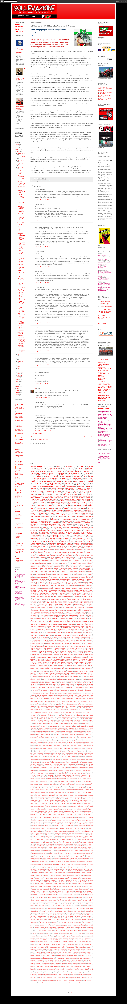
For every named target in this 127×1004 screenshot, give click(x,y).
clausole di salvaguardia (39, 731)
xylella (77, 648)
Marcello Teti (90, 607)
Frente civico (45, 627)
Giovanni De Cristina (77, 809)
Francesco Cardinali (65, 803)
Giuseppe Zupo (33, 814)
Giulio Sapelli (90, 627)
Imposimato (78, 819)
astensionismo (52, 499)
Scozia (57, 720)
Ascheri (57, 765)
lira (31, 576)
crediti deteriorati (39, 673)
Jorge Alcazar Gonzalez (83, 826)
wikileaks (55, 618)
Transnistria (76, 725)
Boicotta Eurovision (87, 770)
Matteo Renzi (78, 475)
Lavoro (54, 516)
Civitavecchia (44, 781)
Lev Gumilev (90, 834)
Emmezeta (33, 496)
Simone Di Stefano (52, 721)
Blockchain (52, 688)
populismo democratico (68, 601)
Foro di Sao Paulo (62, 801)
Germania (90, 481)
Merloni (77, 856)
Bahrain (67, 687)
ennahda (37, 734)
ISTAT (31, 662)
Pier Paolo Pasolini (87, 878)
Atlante (57, 687)
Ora (81, 560)
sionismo (74, 494)
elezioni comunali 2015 (66, 732)
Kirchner (57, 607)
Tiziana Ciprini (85, 723)
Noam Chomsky (64, 867)
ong (39, 740)
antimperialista (90, 728)
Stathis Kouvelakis (87, 610)
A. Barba (84, 751)
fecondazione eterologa (72, 734)
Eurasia (60, 657)
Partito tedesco (85, 609)
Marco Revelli (81, 709)
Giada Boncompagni (82, 701)
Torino (49, 725)
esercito (43, 734)
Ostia (64, 714)
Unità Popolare (55, 521)
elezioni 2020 (64, 674)
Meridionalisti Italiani (64, 856)
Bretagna (65, 772)
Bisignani (55, 770)
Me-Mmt (49, 583)
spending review (61, 646)
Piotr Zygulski (80, 881)
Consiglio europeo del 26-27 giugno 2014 (64, 783)
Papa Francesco (81, 552)
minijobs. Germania (62, 677)
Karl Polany (70, 629)
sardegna (32, 577)
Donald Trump (40, 511)
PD (84, 476)
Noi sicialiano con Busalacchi (85, 867)
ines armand (47, 676)
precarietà (46, 645)
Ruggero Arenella (50, 670)
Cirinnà (37, 781)
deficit (41, 568)
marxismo (77, 476)
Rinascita (32, 670)
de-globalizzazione (64, 554)
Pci (69, 634)
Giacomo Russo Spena (71, 701)
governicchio (73, 736)
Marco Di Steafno (79, 845)
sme (82, 681)
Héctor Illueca (52, 704)
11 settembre (42, 684)
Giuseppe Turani (87, 812)
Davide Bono (39, 787)
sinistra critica (57, 745)
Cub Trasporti (38, 580)
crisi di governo (34, 524)
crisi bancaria (45, 640)
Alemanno (74, 756)
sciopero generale (59, 681)
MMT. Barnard (77, 582)
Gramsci (62, 660)
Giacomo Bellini (65, 808)
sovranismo (47, 493)
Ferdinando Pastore (44, 605)
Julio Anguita (45, 572)
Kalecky (89, 828)
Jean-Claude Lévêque (59, 825)
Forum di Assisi (33, 803)
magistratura (45, 588)
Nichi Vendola (79, 497)
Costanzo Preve (54, 529)
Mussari (83, 712)
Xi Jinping (77, 637)
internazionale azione (63, 676)
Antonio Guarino (65, 762)
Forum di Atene (80, 532)
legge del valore (65, 643)
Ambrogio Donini (34, 759)
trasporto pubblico (53, 590)
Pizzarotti (91, 881)
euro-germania (45, 532)
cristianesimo (53, 640)
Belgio (66, 768)
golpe (89, 561)
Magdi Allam (40, 663)
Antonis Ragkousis (83, 762)
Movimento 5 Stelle (61, 515)
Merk (72, 856)
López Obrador (46, 842)
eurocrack (82, 587)
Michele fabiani (38, 712)
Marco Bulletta (68, 663)
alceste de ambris (38, 638)
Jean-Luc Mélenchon (35, 560)
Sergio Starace (57, 635)
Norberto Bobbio (41, 869)
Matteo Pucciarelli (63, 852)
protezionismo (73, 645)
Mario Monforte (35, 609)
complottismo (87, 530)
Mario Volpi (84, 663)
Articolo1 (41, 765)
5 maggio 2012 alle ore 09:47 (42, 323)
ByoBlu (51, 773)
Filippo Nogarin (74, 800)
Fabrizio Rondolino (51, 798)
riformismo (55, 743)
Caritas (44, 776)
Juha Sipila (76, 828)
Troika (32, 499)
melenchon (66, 524)
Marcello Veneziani (34, 845)
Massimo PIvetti (84, 710)
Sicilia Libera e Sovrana (66, 526)
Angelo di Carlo (54, 761)
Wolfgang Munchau (81, 612)
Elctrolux (89, 790)
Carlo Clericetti (90, 688)
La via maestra (48, 833)
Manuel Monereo (40, 844)
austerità (67, 483)
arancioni (68, 638)
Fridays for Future (35, 541)
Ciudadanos (88, 652)
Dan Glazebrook (65, 786)
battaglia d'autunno (62, 729)
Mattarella (74, 572)
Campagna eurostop (48, 565)
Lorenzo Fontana (49, 839)
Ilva (74, 552)
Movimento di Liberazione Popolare (38, 864)
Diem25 (64, 693)
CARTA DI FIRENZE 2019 (73, 773)
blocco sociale (72, 729)
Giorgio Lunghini (74, 659)
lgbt (63, 737)
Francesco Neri (39, 659)
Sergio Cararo (85, 720)
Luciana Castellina (39, 841)
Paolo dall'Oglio (39, 875)
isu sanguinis (41, 737)
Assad (31, 604)
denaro (32, 732)
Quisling (91, 883)
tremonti (49, 618)
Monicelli (73, 861)
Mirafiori (79, 572)
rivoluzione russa (62, 743)
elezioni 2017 (33, 641)
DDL (36, 786)
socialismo (56, 494)
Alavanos (34, 649)
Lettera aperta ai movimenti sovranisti (78, 834)
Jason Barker (83, 823)
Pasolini (32, 877)
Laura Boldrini (40, 630)
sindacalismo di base (68, 555)
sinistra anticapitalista (47, 745)
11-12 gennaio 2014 (66, 748)
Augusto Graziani (89, 765)
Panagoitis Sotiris (34, 873)
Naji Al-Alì (86, 864)
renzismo (88, 497)
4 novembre (90, 750)
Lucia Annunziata (85, 839)
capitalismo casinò (57, 488)
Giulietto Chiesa (43, 549)
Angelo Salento (78, 685)
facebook (79, 561)
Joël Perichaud (50, 607)
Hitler (46, 704)
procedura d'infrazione (72, 616)
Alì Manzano (88, 757)
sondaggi (42, 682)
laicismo (48, 616)
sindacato (70, 485)
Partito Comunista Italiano (55, 875)
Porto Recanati (40, 883)
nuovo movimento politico (66, 576)
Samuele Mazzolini (44, 585)
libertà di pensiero (82, 737)
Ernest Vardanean (52, 657)
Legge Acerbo (41, 834)
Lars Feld (71, 833)
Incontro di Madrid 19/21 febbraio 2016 (71, 704)
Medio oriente (85, 483)
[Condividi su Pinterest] (45, 179)
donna (46, 615)
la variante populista (86, 599)
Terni (51, 561)
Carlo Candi (50, 776)
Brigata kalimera (72, 772)
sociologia (43, 569)
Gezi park (58, 808)
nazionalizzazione (59, 510)
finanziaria (70, 546)
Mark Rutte (77, 848)
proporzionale (69, 742)
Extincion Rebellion (72, 696)
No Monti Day (44, 609)
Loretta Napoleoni (48, 709)
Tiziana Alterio (77, 723)
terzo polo (89, 646)
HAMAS (86, 605)
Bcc (52, 768)
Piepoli (67, 878)
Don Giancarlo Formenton (83, 693)
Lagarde (58, 833)
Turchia (88, 541)
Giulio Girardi (33, 812)
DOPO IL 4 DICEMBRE (86, 569)
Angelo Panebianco (72, 602)
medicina (75, 568)
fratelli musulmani (74, 615)
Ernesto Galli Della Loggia (78, 626)
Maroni (83, 848)
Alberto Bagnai (38, 483)
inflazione (89, 574)
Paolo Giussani (82, 873)
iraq (42, 524)
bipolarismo (75, 566)
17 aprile (82, 748)
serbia (86, 743)
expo (54, 734)
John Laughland (59, 826)
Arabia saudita (88, 649)
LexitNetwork (34, 836)
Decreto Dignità (58, 604)
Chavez (32, 544)
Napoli (55, 667)
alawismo (76, 728)
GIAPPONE (65, 627)
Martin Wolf (40, 850)
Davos (53, 787)
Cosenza (78, 784)
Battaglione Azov (41, 768)
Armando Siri (51, 687)
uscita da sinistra (69, 746)
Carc (84, 688)
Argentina (89, 563)
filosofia (47, 476)
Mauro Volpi (81, 855)
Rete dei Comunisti (44, 610)
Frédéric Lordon (54, 593)
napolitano (48, 510)
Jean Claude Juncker (36, 825)
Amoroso (73, 759)
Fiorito (90, 800)
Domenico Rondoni (89, 789)
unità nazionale (42, 579)
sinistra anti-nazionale (68, 486)
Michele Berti (56, 583)
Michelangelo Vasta (83, 858)
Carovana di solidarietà (76, 621)
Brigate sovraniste (42, 621)
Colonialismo (56, 692)
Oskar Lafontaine (72, 583)
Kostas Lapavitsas (73, 707)
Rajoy (41, 635)
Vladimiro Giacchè (66, 522)
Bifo (37, 770)
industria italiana (87, 736)
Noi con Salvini (47, 594)
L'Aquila (72, 831)
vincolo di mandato (79, 746)
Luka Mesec (38, 842)
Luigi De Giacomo (72, 841)
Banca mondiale (64, 767)
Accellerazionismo (56, 753)
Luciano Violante (48, 841)
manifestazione (51, 538)
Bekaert (56, 768)
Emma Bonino (78, 792)
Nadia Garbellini (33, 714)
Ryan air (79, 718)
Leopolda (66, 834)
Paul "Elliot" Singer (65, 877)
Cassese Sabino (51, 778)
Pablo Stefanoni (62, 872)
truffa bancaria (55, 648)
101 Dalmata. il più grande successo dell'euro (51, 748)
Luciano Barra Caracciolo (83, 499)
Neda (40, 866)
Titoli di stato (84, 596)
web (37, 684)
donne (89, 640)
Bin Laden (57, 652)
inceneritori (34, 676)
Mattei (48, 852)
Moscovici (56, 712)
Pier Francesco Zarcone (76, 878)
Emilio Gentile (70, 792)
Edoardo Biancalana (42, 695)
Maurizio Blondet (87, 852)
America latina (62, 602)
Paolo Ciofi (65, 873)
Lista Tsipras (88, 662)
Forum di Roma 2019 (52, 558)
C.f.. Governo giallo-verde (60, 773)
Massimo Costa (70, 850)
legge (47, 737)
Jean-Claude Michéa (69, 825)
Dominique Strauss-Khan (37, 790)
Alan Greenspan (43, 754)
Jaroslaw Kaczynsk (74, 823)
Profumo (69, 883)
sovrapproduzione (63, 682)
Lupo (39, 632)
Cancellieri (32, 776)
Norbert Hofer (33, 869)
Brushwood (75, 688)
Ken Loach (64, 707)
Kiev (56, 830)
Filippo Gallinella (44, 698)
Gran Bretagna (62, 571)
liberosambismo (34, 601)
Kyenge (67, 831)
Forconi (69, 565)
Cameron (78, 775)
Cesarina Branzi (72, 690)
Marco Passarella (56, 560)
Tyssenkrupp (33, 637)
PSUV (56, 872)
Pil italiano (89, 583)
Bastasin (34, 768)
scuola (43, 515)
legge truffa (83, 676)
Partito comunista (84, 714)
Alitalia (81, 491)
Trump (66, 612)
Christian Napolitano (66, 779)
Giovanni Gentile (83, 659)
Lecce (88, 833)
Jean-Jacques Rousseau (81, 825)
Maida (33, 844)
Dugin (91, 693)
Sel (85, 507)
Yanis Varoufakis (41, 499)
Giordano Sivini (57, 809)
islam (71, 480)
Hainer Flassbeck (76, 815)
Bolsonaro (40, 772)
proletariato (57, 481)
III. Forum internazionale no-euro (77, 504)
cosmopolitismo (34, 532)
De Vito (63, 787)
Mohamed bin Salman (44, 861)
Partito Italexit (61, 668)
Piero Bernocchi (87, 634)
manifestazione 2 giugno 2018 (37, 739)
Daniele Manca (81, 786)
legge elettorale (37, 493)
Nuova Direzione (63, 609)
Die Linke (48, 626)
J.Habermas (60, 822)
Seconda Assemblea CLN (66, 720)
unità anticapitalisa (41, 508)
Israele (41, 500)
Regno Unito (56, 522)
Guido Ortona (55, 815)
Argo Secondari (48, 764)
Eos (47, 544)
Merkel (80, 505)
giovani (88, 587)
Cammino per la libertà (86, 775)
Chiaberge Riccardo (34, 779)
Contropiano (78, 591)
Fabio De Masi (69, 797)
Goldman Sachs (72, 703)
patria (70, 740)
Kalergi (31, 830)
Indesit (89, 819)
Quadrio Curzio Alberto (83, 883)
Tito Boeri (70, 723)
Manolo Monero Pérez (50, 663)
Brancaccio (57, 540)
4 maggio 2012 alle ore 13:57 (42, 220)
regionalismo (88, 576)
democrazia (53, 478)
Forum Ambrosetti (72, 801)
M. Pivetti (53, 842)
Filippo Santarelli (83, 800)
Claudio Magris (69, 781)
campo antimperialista (84, 496)
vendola (70, 535)
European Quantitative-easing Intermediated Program (54, 696)
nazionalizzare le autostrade (68, 739)
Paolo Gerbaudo (63, 634)
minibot (73, 524)
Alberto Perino (38, 756)
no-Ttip (46, 601)
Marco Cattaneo (69, 845)
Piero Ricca (60, 880)
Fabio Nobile (67, 657)
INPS (58, 704)
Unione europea (36, 466)
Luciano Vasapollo (77, 630)
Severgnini (38, 721)
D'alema (85, 547)
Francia (56, 476)
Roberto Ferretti (43, 718)
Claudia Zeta (52, 781)
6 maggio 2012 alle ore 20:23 (42, 351)
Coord (77, 783)
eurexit (76, 587)
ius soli (58, 643)
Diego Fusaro (56, 493)
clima (73, 536)
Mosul (84, 632)
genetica (43, 736)
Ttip (70, 585)
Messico (83, 856)
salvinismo (37, 618)
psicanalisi (68, 679)
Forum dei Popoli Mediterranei (84, 801)
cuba (84, 613)
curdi (67, 640)
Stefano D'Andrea (46, 554)
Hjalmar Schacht (64, 817)
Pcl (58, 594)
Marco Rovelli (73, 847)
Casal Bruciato (84, 776)
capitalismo (33, 488)
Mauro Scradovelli (73, 855)
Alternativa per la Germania (78, 757)
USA (61, 511)
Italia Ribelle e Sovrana (35, 572)
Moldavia (41, 667)
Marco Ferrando (88, 845)
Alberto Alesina (50, 649)
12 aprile (49, 684)
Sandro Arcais (40, 596)
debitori (89, 613)
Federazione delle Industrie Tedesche (74, 798)
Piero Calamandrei (45, 880)
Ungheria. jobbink (43, 671)
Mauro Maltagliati (64, 855)
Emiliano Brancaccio (54, 483)
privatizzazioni (87, 546)
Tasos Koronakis (37, 723)
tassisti (74, 682)
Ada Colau (82, 684)
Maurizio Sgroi (76, 853)
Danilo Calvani (88, 624)
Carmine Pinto (76, 776)
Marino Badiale (70, 544)
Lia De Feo (41, 836)
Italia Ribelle (57, 706)
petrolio (45, 742)
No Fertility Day (56, 867)
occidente (89, 677)
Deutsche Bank (40, 626)
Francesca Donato (43, 803)
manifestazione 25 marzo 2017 (41, 576)
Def (64, 505)
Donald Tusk (54, 790)
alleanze (40, 613)
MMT (44, 541)
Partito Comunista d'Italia (68, 875)
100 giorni (37, 748)
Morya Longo (48, 667)
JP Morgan (53, 629)
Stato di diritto (61, 516)
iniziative (82, 554)
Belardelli (62, 768)
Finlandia (53, 605)
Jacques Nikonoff (62, 629)
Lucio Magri (56, 841)
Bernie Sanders (34, 565)
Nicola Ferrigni (73, 866)
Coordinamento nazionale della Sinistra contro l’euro (46, 485)
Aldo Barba (50, 756)
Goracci (55, 571)
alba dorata (70, 671)
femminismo (62, 546)
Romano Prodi (53, 610)
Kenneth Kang (50, 830)
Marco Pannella (57, 847)
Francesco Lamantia (42, 699)
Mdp (33, 856)
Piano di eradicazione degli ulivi (68, 715)
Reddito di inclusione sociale (68, 717)
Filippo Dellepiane (65, 800)
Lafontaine (32, 630)
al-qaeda (71, 728)
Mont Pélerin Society (81, 861)
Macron (85, 582)
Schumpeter (46, 720)
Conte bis (69, 521)
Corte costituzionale (74, 569)
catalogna (90, 508)
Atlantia (78, 765)
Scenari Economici (71, 670)
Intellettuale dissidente (56, 820)
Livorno (91, 836)
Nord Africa (49, 869)
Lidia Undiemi (55, 836)
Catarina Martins (60, 778)
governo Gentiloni (55, 599)
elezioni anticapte (55, 574)
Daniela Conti (74, 786)
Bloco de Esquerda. (65, 652)
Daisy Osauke (48, 786)
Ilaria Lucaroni (67, 819)
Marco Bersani (54, 845)
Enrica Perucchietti (40, 793)
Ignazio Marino (48, 819)
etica (63, 521)
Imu (36, 181)
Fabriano (34, 798)
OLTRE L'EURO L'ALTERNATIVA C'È (77, 869)
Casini (37, 778)
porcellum (40, 645)
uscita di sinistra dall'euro (59, 504)
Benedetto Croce (34, 652)
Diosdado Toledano (81, 656)
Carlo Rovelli (68, 776)
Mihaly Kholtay (46, 859)
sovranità (50, 569)
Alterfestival (67, 757)
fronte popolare (86, 526)
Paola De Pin (54, 668)
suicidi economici (84, 601)
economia (70, 466)
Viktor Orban (45, 598)
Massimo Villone (35, 852)
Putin (83, 508)
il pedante (56, 568)
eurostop (41, 510)
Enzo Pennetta (86, 695)
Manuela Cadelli (58, 844)
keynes (47, 519)
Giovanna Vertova (67, 809)
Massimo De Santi (43, 665)
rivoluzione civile (87, 588)
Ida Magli (41, 819)
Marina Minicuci (62, 848)
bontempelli (79, 729)
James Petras (65, 823)
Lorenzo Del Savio (83, 837)
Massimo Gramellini (79, 850)
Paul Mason (50, 715)
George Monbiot (39, 808)
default (91, 505)
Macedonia (90, 842)
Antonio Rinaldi (81, 563)
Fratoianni (58, 659)
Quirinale (32, 561)
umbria (88, 524)
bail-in (69, 566)
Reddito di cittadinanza (58, 533)
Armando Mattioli (34, 651)
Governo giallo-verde (56, 470)
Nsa (62, 869)
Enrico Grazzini (40, 544)
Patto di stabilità (56, 877)
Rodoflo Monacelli (41, 670)
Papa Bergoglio (81, 583)
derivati (70, 587)
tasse (73, 538)
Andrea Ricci (46, 620)
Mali (67, 709)
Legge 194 (34, 834)
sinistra (81, 466)
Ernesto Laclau (53, 580)
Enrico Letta (69, 532)
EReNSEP (34, 695)
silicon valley (38, 745)
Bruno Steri (32, 773)
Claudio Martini (60, 623)
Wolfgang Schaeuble (60, 566)
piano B (61, 532)
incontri (38, 588)
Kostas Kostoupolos (83, 830)
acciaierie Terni (36, 546)
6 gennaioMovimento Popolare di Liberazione (45, 751)
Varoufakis (44, 637)
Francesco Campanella (54, 803)
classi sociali (84, 566)
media (54, 532)
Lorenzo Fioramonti (39, 839)
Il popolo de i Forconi (40, 607)
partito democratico (52, 679)
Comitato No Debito (34, 654)
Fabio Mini (84, 797)
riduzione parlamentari (42, 743)
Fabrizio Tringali (76, 657)
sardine (46, 547)
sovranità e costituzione (51, 682)
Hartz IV (36, 704)
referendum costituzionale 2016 (49, 486)
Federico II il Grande (43, 800)
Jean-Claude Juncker (47, 825)
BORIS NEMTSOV (45, 767)
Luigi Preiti (87, 841)
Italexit (47, 629)
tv (90, 682)
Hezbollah (89, 660)
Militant (50, 712)
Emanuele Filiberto (60, 792)
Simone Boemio (86, 519)
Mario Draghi (33, 500)
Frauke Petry (60, 804)
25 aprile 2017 (56, 684)
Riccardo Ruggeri (89, 717)
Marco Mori (42, 533)
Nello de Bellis (76, 508)
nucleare (34, 555)
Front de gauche (87, 804)
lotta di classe (84, 527)
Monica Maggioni (66, 861)
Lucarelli (78, 839)
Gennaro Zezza (67, 552)
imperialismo (80, 470)
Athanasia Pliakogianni (70, 765)
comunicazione (80, 731)
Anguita (80, 602)
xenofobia (66, 508)
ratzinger (84, 679)
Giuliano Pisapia (73, 627)
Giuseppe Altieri (57, 812)
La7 (54, 833)
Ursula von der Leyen (42, 726)
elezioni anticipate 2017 (66, 574)
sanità (40, 590)
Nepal (44, 866)
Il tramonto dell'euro (57, 819)
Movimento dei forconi (61, 496)
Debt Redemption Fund (78, 787)
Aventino (75, 651)
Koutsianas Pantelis (47, 831)
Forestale (58, 698)
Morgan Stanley (77, 632)
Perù (42, 878)
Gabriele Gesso (79, 806)
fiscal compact (46, 504)
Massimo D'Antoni (75, 710)
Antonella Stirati (72, 649)
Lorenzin (57, 837)
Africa (75, 618)
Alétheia (52, 685)
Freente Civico (75, 804)
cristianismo (61, 640)
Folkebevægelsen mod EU (45, 801)
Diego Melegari (56, 626)
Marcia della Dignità (45, 522)
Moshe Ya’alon (42, 862)
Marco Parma (65, 847)
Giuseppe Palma (63, 703)
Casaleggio (70, 591)
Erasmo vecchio (84, 793)
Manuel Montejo (49, 844)
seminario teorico (69, 681)
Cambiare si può (70, 775)
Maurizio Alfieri (80, 852)
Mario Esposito (70, 848)
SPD (83, 718)
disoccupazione (52, 546)
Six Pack (79, 670)
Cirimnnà (36, 692)
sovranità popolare (85, 494)
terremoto (34, 602)
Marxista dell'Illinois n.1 (49, 850)
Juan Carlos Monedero (40, 707)
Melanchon (44, 856)
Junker (53, 707)
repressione (54, 518)
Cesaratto (85, 621)
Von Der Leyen (61, 726)
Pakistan (83, 872)
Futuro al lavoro (33, 701)
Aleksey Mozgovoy (66, 756)
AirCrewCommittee (89, 753)
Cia (83, 652)
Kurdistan (81, 707)
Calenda (63, 775)
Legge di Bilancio (67, 493)
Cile (31, 692)
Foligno (88, 521)
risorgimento (74, 588)
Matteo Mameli (55, 852)
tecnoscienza (81, 524)
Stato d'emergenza (83, 635)
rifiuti (50, 743)
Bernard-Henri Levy (87, 768)
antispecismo (35, 729)
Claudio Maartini (60, 781)
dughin (57, 732)
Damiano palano (56, 786)
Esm (89, 518)
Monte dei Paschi (53, 541)
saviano (91, 645)
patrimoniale (33, 645)
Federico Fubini (34, 605)
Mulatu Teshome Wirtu (61, 864)
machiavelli (90, 676)
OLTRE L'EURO (74, 560)
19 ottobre (83, 648)
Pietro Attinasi (90, 880)
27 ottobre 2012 (64, 684)
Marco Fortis (33, 847)
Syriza (87, 473)
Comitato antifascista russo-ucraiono (68, 692)
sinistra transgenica (42, 646)
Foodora (55, 801)
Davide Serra (58, 656)
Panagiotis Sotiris (45, 668)
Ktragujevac (61, 831)
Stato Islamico (79, 541)
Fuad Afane (48, 806)
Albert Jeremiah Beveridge (74, 754)
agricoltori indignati (53, 728)
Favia (63, 798)
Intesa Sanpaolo (89, 820)
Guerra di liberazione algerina (84, 814)
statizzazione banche (80, 646)
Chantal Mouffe (88, 690)
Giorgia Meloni (63, 593)
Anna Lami (84, 761)
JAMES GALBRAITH (69, 822)
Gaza (74, 580)
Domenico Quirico (79, 789)
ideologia (64, 599)
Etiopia (61, 795)
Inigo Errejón (42, 582)
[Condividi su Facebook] (43, 179)
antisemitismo (53, 638)
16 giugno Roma (63, 618)
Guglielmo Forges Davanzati (36, 815)
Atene (62, 765)
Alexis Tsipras (73, 491)
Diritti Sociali (58, 565)
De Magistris (40, 552)
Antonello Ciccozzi (87, 685)
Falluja (58, 798)
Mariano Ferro (39, 526)
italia (53, 643)
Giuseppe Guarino (67, 812)
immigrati (59, 491)
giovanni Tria (45, 599)
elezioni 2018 (34, 481)
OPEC (88, 869)
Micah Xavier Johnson (47, 858)
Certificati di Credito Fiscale (61, 690)
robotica (37, 681)
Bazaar (76, 590)
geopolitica (67, 481)
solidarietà (73, 496)
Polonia (68, 594)
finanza (41, 468)
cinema (85, 598)
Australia (34, 767)
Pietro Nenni (42, 881)
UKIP (90, 725)
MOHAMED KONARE (80, 607)
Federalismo (88, 604)
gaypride (38, 736)
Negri (50, 549)
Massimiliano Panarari (60, 850)
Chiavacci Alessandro (40, 623)
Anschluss (90, 761)
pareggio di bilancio (52, 740)
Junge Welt (83, 828)
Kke (76, 629)
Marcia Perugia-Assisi (45, 845)
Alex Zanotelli (48, 757)
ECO (64, 790)
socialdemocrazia (34, 682)
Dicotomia (48, 552)
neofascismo (66, 494)
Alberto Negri (54, 602)
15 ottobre (87, 538)
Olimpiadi (34, 870)
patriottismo (74, 500)
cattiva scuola (58, 561)
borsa (31, 574)
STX (87, 718)
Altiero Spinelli (38, 620)
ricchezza (34, 743)
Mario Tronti (53, 710)
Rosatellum (66, 718)
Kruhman (55, 831)
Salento (57, 670)
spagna (39, 476)
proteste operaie (42, 502)
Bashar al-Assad (83, 767)
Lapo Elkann (64, 833)
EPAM (67, 790)
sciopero (63, 535)
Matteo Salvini (77, 478)
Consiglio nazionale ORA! (44, 624)
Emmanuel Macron (79, 521)
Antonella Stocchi (45, 762)
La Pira (77, 831)
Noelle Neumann (73, 867)
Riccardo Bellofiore (80, 717)
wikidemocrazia (70, 648)
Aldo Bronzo (57, 756)
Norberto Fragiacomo (51, 526)
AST (87, 551)
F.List (79, 696)
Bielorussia (32, 770)
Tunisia (77, 526)
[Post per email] (34, 178)
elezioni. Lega (65, 615)
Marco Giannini (41, 847)
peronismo (40, 742)
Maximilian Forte (89, 855)
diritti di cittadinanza (81, 640)
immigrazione (66, 476)
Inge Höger (47, 820)
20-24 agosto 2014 (40, 750)
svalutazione (65, 577)
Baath (62, 687)
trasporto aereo (84, 577)
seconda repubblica (75, 473)
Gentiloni (53, 701)
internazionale (34, 473)
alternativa (61, 473)
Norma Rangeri (56, 869)
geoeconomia (59, 736)
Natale (36, 866)
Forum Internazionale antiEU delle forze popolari (73, 698)
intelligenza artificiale (35, 643)
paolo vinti (44, 740)
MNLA (74, 842)
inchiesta (61, 499)
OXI (92, 869)
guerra (88, 486)
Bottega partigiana (84, 590)
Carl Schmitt (51, 557)
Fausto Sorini (85, 657)
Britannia (84, 772)
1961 (33, 750)
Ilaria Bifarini (38, 662)
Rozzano (73, 718)
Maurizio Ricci (68, 853)
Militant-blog (86, 593)
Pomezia (34, 883)
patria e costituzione (59, 588)
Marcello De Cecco (87, 844)
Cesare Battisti (73, 778)
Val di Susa (72, 612)
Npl (57, 609)
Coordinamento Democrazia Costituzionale (63, 654)
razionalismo (82, 742)
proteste (59, 555)
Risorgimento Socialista (42, 561)
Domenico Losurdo (72, 693)
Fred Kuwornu (67, 804)
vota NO (87, 746)
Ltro (54, 709)
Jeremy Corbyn (59, 582)
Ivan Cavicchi (52, 662)
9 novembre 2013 (76, 751)
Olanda (32, 668)
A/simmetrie (72, 684)
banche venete (53, 729)
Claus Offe (77, 781)
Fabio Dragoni (77, 797)
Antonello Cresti (33, 687)
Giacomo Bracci (60, 701)
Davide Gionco (47, 787)
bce (75, 483)
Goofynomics (56, 660)
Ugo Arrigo (34, 671)
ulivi (50, 746)
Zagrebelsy (74, 726)
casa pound (36, 535)
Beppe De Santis (43, 513)
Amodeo (65, 649)
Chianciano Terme (65, 519)
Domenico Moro (34, 527)
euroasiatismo (72, 674)
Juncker (49, 707)
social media (88, 681)
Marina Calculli (54, 848)
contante (64, 587)
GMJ (68, 806)
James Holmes (47, 823)
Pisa (86, 881)
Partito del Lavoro (79, 875)
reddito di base (89, 742)
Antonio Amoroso (63, 620)
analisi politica (80, 549)
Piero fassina (67, 880)
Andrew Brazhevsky (88, 759)
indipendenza (33, 538)
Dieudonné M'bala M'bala (69, 656)
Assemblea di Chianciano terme (74, 510)
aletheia (82, 585)
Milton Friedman (65, 859)
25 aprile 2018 (65, 750)
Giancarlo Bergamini (40, 809)
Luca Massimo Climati (65, 572)
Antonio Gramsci (64, 569)
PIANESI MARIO (38, 872)
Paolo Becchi (72, 609)
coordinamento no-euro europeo (82, 522)
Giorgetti (82, 558)
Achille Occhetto (65, 753)
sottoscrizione (52, 646)
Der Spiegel (58, 693)
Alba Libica (59, 754)
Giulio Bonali (37, 660)
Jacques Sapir (41, 530)
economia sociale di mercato (53, 674)
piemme (32, 475)
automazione (72, 598)
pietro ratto (51, 742)
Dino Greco (45, 580)
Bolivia (58, 688)
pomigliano (62, 616)
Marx (80, 593)
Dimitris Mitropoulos (78, 604)
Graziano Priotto (61, 814)
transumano (44, 746)
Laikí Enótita (33, 522)
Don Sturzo (47, 790)
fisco (85, 561)
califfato (81, 638)
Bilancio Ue (42, 770)
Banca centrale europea (67, 590)
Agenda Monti (90, 684)
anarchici (46, 638)
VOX (39, 637)
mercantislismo (57, 739)
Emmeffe (32, 793)
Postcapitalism (49, 883)
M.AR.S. (70, 593)
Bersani (89, 543)
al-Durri (65, 728)
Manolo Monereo (48, 496)
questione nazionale (34, 569)
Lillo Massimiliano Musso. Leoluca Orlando (74, 836)
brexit (76, 493)
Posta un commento (38, 433)
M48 (57, 842)
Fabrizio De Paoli (41, 798)
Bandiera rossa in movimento (81, 687)
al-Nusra (64, 671)
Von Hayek (50, 566)
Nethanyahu (50, 866)
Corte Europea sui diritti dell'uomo (66, 784)
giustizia (91, 674)
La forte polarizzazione (85, 831)
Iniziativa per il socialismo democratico (45, 706)
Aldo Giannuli (45, 516)
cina (86, 505)
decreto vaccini (33, 615)
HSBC (69, 815)
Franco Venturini (52, 804)
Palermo (37, 668)
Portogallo (32, 554)
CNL (85, 773)
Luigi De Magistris (70, 607)
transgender (38, 746)
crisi (58, 466)
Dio (64, 789)
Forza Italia (59, 605)
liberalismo (68, 568)
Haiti (90, 815)
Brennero (59, 772)
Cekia (66, 778)
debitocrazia (38, 574)
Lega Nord (84, 493)
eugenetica (48, 734)
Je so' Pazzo (51, 582)
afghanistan (33, 613)
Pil (46, 881)
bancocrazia (50, 491)
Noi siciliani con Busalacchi (71, 527)
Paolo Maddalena (70, 714)
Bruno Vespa (40, 773)
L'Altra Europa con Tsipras (85, 629)
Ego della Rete (52, 695)
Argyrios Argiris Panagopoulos (59, 764)
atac (47, 729)
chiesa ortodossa (69, 613)
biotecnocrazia (83, 671)
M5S (64, 468)
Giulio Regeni (82, 627)
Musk (69, 864)
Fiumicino (52, 698)
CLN (69, 490)
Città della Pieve (51, 623)
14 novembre (76, 748)
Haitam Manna (85, 815)
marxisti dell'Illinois (54, 576)
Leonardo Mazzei (53, 468)
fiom (34, 507)
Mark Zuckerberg (61, 710)
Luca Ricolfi (33, 663)
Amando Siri (58, 685)
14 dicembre (81, 551)
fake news (63, 734)
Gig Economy (39, 703)
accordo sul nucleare (43, 728)
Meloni (50, 856)
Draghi (64, 565)
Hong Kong (71, 817)
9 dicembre (57, 505)
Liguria (61, 836)
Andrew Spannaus (36, 761)
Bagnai (35, 557)
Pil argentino (52, 881)
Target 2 (55, 596)
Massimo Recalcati (89, 850)
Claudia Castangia (48, 692)
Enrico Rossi (68, 793)
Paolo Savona (51, 530)
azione (69, 505)
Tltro (90, 723)
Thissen (56, 723)
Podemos (80, 485)
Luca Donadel (65, 839)
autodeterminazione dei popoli (37, 587)
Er (35, 388)
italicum (63, 502)
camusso (61, 613)
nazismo (51, 588)
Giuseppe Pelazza (46, 660)
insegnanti (54, 676)
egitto (43, 505)
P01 (87, 870)
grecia (80, 468)
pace (91, 527)
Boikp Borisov (33, 772)
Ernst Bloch (37, 795)
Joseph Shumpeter (41, 828)
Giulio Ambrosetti (87, 811)
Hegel (41, 704)
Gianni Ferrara (65, 659)
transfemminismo (74, 577)
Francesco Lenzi (34, 804)
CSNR (49, 621)
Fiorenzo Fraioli (84, 500)
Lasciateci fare (77, 833)
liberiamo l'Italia (61, 490)
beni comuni (79, 598)
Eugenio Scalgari (79, 795)
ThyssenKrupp (41, 566)
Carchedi (39, 776)
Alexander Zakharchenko (58, 757)
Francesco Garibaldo (76, 803)
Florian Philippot (33, 801)
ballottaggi (90, 533)
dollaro (43, 674)
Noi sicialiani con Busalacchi (36, 634)
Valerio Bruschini (52, 726)
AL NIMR (89, 751)
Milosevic (58, 859)
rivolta (80, 588)
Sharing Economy (71, 610)
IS (36, 819)
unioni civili (54, 746)
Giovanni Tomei (43, 811)
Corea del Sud (43, 784)
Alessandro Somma (82, 618)
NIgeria (73, 864)
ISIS (75, 505)
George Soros (63, 558)
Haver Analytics (33, 817)
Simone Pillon (66, 635)
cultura (44, 546)
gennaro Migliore (50, 736)
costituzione (64, 478)
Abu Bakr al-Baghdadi (53, 579)
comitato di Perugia (55, 731)
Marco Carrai (62, 845)
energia (32, 734)
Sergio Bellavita (77, 720)
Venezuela (87, 515)
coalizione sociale (36, 640)
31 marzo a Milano (82, 750)
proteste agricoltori (83, 616)
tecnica (91, 601)
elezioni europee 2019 (71, 511)
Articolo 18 (88, 579)
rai (79, 679)
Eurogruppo (87, 540)
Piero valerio (74, 880)
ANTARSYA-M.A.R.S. (66, 563)
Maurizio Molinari (59, 853)
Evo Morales (46, 797)
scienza (66, 507)
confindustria (78, 613)
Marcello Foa (60, 663)
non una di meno (87, 739)
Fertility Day (57, 800)
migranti (41, 601)
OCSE (66, 869)
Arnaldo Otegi (71, 764)
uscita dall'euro (70, 499)
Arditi (42, 764)
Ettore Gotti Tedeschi (68, 795)
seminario (34, 646)
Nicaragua (48, 714)
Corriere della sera (53, 784)
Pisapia (62, 594)
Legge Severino (49, 834)
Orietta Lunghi (72, 870)
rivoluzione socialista (72, 743)
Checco (89, 778)
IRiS (33, 819)
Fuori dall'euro (62, 806)
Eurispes (91, 795)
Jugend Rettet (69, 828)
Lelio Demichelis (38, 709)
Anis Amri (70, 761)
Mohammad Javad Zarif (56, 861)
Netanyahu (41, 714)
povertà (50, 563)
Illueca (73, 819)
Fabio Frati (51, 508)
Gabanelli (72, 806)
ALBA (70, 618)
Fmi (76, 557)
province (76, 742)
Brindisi (79, 772)
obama (52, 543)
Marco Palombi (49, 847)
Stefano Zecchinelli (75, 721)
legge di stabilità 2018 (56, 737)
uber (40, 602)
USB (33, 598)
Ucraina (38, 505)
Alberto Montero (44, 685)
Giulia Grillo (61, 811)
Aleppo (79, 756)
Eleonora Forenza (42, 657)
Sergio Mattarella (70, 549)
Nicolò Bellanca (38, 867)
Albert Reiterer (85, 754)
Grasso (54, 814)
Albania (65, 754)
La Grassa (86, 707)
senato (77, 681)
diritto (88, 536)
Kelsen (36, 830)
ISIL (36, 582)
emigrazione (39, 519)
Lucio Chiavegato (87, 630)
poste (56, 742)
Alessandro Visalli (35, 540)
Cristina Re (88, 784)
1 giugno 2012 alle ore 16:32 (42, 410)
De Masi (58, 787)
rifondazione (33, 490)
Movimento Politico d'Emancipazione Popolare (70, 712)
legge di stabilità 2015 (74, 676)
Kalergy (58, 707)
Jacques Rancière (39, 823)
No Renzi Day (38, 594)
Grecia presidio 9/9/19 (71, 814)
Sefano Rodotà (48, 635)
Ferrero (51, 800)
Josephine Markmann (52, 828)
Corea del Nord (79, 624)
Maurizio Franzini (34, 853)
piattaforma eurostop (63, 538)
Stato (38, 554)
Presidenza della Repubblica (60, 883)
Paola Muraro (58, 873)
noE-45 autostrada (81, 677)
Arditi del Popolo (42, 687)
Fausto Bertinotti (69, 557)
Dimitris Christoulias (58, 789)
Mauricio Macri (72, 852)
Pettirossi (47, 878)
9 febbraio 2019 (67, 751)
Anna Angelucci (76, 761)
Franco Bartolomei (44, 593)
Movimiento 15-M (51, 864)
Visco (50, 637)
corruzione (54, 554)
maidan (89, 737)
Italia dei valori (53, 822)
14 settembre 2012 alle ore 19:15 (43, 430)
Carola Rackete (39, 604)
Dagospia (41, 786)
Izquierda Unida (57, 527)
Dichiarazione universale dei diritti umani (43, 789)
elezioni (69, 470)
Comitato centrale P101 (56, 513)
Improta (84, 819)
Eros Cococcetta (87, 591)
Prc (48, 533)
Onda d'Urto (51, 870)
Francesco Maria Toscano (53, 699)
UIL (86, 725)
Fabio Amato (61, 797)
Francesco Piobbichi (65, 699)
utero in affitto (46, 602)
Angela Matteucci (45, 761)
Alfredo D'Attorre (65, 547)
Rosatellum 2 (62, 610)
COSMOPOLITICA (51, 775)
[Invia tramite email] (37, 179)
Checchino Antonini (82, 778)
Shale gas (44, 721)
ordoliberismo (42, 555)
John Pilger (73, 826)
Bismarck (61, 770)
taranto (56, 563)
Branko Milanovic (52, 772)
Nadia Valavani (79, 864)
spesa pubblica (70, 646)
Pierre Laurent (82, 880)
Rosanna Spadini (53, 718)
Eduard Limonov (82, 790)
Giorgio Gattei (47, 703)
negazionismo (71, 677)
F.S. (49, 527)
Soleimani (79, 610)
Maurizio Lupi (51, 853)
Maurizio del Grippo (72, 665)
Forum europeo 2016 (76, 507)
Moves (48, 862)
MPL (44, 632)
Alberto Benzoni (35, 685)
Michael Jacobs (57, 858)
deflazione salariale (60, 673)
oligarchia (32, 679)
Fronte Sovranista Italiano (55, 627)
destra (91, 476)
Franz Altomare (67, 580)
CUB (31, 580)
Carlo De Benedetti (59, 776)
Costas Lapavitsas (76, 547)
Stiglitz (90, 721)
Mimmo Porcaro (65, 500)
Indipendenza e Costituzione (36, 820)
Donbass (43, 527)
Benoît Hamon (78, 768)
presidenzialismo (51, 555)
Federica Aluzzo (87, 798)
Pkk (83, 668)
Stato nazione (85, 565)
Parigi (78, 609)
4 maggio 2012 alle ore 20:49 (42, 282)
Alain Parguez (35, 754)
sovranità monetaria (40, 478)
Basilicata (91, 767)
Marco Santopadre (82, 847)
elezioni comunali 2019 (77, 732)
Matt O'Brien (43, 852)
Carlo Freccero (35, 690)
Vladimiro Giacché (57, 637)
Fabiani (55, 797)
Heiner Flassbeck (47, 817)
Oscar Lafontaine (53, 634)
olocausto (39, 679)
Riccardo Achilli (33, 585)
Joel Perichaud (51, 826)
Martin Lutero (33, 850)
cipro (92, 638)
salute (86, 645)
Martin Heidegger (68, 632)
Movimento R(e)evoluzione (67, 862)
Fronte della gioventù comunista (37, 806)
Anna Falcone (54, 620)
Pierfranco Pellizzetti (34, 880)
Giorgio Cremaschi (72, 502)
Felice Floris (88, 626)
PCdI (31, 872)
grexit (84, 574)
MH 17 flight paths (67, 842)
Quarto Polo (44, 717)
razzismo (46, 518)
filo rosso (66, 641)
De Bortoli (52, 693)
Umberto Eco (33, 726)
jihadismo (42, 616)
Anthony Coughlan (36, 762)
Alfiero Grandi (58, 649)
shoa (33, 745)
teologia (44, 618)
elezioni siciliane (77, 574)
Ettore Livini (38, 696)
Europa (50, 515)
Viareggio (58, 671)
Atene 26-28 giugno (66, 651)
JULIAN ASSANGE (73, 706)
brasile (54, 613)
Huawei (77, 817)
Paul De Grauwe (75, 877)
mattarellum (45, 677)
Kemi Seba (42, 830)
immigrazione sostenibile (56, 497)
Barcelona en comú (74, 767)
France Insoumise (57, 552)
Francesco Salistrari (49, 659)
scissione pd (81, 743)
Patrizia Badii (69, 668)
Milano (53, 859)
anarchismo (88, 585)
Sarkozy (63, 670)
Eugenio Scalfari (34, 593)
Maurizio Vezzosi (83, 853)
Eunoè (85, 795)
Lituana (86, 836)
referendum (48, 494)
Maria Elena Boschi (34, 710)
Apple (38, 764)
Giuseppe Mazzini (78, 605)
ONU (46, 634)
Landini (51, 572)
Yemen (89, 612)
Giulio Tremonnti (48, 812)
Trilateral (82, 725)
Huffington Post (84, 817)
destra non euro (46, 574)
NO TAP (89, 632)
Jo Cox (44, 826)
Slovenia (60, 721)
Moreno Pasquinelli (56, 471)
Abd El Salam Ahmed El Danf (36, 753)
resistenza (43, 471)
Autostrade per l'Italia (88, 620)
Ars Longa (77, 764)
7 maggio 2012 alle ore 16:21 (42, 383)
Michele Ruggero (38, 859)
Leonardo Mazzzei (49, 630)
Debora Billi (69, 787)
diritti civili (72, 561)
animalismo (82, 728)
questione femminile (78, 576)
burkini (84, 729)
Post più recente (35, 437)
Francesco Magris (43, 804)
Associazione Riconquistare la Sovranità (49, 651)
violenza (32, 684)
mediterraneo (90, 554)
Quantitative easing (75, 515)
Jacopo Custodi (82, 706)
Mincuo (80, 859)
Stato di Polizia (48, 596)
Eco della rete (74, 790)
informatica (88, 641)
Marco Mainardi (76, 663)
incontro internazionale (73, 599)
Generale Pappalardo (44, 701)
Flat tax (60, 580)
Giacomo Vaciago (83, 808)
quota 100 (75, 679)
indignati (40, 676)
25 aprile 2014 (49, 750)
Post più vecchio (88, 437)
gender (72, 641)
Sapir (51, 585)
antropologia (42, 729)
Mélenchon (89, 712)
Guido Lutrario (47, 815)
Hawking (40, 817)
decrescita (65, 561)
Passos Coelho (47, 877)
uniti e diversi (61, 746)
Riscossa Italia (35, 718)
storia (34, 510)
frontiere (32, 736)
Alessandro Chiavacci (65, 579)
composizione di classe (66, 731)
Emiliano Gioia (78, 695)
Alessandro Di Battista (79, 543)
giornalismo (82, 615)
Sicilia (65, 491)
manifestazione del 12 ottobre (52, 524)
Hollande (89, 558)
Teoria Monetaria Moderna (65, 596)
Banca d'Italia (56, 767)
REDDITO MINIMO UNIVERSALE (79, 594)
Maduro (75, 593)
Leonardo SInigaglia (78, 662)
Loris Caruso (57, 839)
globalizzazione (50, 490)
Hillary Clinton (56, 817)
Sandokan (87, 480)
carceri (87, 638)
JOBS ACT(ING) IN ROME (81, 822)
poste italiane (62, 742)
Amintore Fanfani (65, 759)
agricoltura (75, 585)
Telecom (44, 723)
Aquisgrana (80, 649)
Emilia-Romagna (69, 695)
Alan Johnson (52, 754)
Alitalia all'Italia (47, 540)
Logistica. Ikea (35, 837)
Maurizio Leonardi (43, 853)
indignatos (80, 736)
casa (31, 731)
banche (86, 471)
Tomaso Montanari (34, 725)
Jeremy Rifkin (38, 826)
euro (50, 466)
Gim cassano (49, 809)
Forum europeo (69, 513)
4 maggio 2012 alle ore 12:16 (42, 199)
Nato (77, 513)
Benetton (42, 652)
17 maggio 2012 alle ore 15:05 (42, 397)
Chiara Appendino (45, 779)
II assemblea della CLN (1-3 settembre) (77, 571)
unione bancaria (54, 547)
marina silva (49, 739)
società (63, 745)
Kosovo (75, 830)
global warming (47, 551)
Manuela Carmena (68, 844)
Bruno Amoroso (43, 557)
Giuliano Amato (55, 703)
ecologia (59, 508)
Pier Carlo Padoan (70, 530)
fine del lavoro (88, 734)
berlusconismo (46, 481)
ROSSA (36, 635)
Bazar (48, 768)
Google (79, 703)
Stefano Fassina (61, 480)
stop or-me (80, 745)
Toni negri (90, 596)
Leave (83, 833)
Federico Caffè (33, 800)
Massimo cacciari (53, 665)
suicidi (76, 601)
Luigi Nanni (80, 841)
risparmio (80, 645)
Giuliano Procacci (78, 811)
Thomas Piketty (63, 723)
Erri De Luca (55, 795)
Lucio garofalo (64, 841)
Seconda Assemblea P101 (61, 585)
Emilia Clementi (60, 695)
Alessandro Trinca (39, 757)
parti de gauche (87, 643)
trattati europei (47, 648)
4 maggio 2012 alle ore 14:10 (42, 266)
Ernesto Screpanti (76, 540)
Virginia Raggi (79, 544)
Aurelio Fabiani (78, 620)
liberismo (48, 500)
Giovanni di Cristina (53, 811)
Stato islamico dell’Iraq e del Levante (39, 521)
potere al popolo (61, 543)
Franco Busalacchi (68, 605)
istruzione (62, 568)
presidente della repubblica (57, 645)
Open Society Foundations (62, 870)
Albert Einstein (41, 649)
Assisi (45, 529)
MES (31, 526)
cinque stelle (89, 491)
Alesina (84, 756)
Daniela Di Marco (88, 535)
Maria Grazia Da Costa (44, 848)
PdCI (56, 715)
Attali (83, 765)
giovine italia (78, 546)
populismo (37, 480)
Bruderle (89, 772)
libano (67, 737)
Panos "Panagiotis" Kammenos (47, 873)
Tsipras (41, 475)
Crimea (83, 784)
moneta (40, 494)
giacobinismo (66, 736)
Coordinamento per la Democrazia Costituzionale (63, 624)
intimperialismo (33, 737)
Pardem (89, 552)
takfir (70, 682)
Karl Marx (82, 502)
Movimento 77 (55, 862)
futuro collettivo (48, 568)
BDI (38, 767)
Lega (41, 490)
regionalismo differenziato (36, 547)
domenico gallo (45, 732)
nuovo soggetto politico (55, 601)
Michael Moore (74, 858)
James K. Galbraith (57, 823)
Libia (41, 488)
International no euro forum (40, 536)
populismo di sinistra (56, 507)
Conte (79, 692)
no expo (79, 739)
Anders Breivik (80, 759)
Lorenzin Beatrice (65, 837)
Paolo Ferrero (77, 565)
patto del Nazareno (77, 740)
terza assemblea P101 (83, 682)
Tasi (31, 723)
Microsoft (45, 712)
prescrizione (61, 679)
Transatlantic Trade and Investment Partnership (62, 725)
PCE (90, 870)
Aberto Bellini (48, 753)
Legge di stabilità (60, 544)
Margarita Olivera (34, 848)
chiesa (79, 530)
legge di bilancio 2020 (41, 563)
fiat (39, 496)
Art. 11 (87, 764)
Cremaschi (78, 535)
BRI (51, 767)
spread (45, 590)
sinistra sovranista (35, 497)
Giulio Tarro (40, 812)
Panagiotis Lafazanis (59, 549)
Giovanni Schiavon (34, 811)
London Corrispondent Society (47, 837)
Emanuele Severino (65, 626)
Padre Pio (70, 872)
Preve (39, 717)
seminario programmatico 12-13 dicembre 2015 (48, 577)
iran (39, 507)
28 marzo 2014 (73, 750)
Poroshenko (88, 668)
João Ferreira (61, 828)
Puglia (74, 883)
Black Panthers (68, 770)
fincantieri (81, 734)
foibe (79, 674)
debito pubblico (65, 475)
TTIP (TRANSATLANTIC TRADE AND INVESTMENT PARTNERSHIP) (46, 612)
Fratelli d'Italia (43, 571)
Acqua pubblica (73, 753)
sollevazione (48, 480)
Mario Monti (40, 181)
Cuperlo (32, 786)
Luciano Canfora (59, 630)
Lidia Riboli (48, 836)
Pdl (59, 715)
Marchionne (59, 632)
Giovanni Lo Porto (87, 809)
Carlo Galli (63, 591)
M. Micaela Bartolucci (56, 536)
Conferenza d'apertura (48, 783)
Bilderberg (37, 688)
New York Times (57, 866)
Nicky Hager (65, 866)
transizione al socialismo (36, 648)
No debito (52, 609)
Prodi (31, 635)
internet (42, 538)
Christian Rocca (76, 779)
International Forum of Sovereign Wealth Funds (73, 820)
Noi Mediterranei (87, 667)
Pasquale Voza (39, 877)
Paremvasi (46, 875)
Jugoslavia (69, 662)
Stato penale (66, 721)
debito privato (88, 731)
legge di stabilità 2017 (76, 643)
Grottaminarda (85, 703)
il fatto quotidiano (80, 641)
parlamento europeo (62, 740)
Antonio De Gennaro (55, 762)
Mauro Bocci (56, 855)
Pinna (57, 881)
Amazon (64, 685)
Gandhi (86, 806)
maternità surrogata (36, 677)
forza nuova (84, 674)
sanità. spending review (47, 681)
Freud (81, 804)
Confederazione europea (35, 783)
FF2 (51, 797)
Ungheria (38, 598)
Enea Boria (66, 540)
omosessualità (33, 740)
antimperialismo (52, 475)
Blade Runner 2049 (77, 770)
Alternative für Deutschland (78, 579)
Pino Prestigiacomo (72, 881)
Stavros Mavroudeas (88, 670)
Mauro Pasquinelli (51, 511)
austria (76, 671)
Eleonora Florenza (34, 792)
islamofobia (45, 507)
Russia (47, 488)
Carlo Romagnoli (43, 690)
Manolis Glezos (73, 709)
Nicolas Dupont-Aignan (82, 866)
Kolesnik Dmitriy (68, 830)
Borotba (69, 688)
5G (32, 751)
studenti (86, 745)
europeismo (39, 551)
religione (35, 515)
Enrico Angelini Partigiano (51, 793)
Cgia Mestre (80, 690)
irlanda (48, 643)
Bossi (45, 772)
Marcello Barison (77, 844)
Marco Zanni (65, 560)
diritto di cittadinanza (82, 673)
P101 (72, 468)
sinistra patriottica (53, 502)
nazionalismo (54, 519)
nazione (50, 505)
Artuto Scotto (51, 765)
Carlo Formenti (78, 481)
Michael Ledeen (65, 858)
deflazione (52, 673)
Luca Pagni (71, 839)
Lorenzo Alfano (74, 837)
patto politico (33, 742)
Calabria (58, 775)
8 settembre (59, 751)
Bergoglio (34, 621)
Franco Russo (74, 699)
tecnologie (56, 569)
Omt (52, 714)
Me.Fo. (37, 856)
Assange (71, 620)
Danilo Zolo (33, 626)
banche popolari (47, 613)
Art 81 (82, 764)
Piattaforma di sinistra (77, 634)
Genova (49, 571)
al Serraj (61, 728)
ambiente (37, 504)
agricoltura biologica (85, 637)
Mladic (36, 861)
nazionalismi (84, 511)
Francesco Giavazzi (35, 627)
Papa (77, 714)
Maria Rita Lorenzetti (44, 710)
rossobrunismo (33, 590)
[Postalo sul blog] (39, 179)
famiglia (38, 599)
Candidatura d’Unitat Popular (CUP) (61, 621)
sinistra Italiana (78, 555)
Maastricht (63, 709)
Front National (76, 519)
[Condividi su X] (41, 179)
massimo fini (55, 616)
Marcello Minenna (51, 632)
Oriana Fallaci (58, 714)
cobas (47, 731)
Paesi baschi (77, 872)
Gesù (53, 808)
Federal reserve (85, 696)
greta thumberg (34, 616)
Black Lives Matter (45, 688)
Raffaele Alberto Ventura (54, 717)
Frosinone (81, 699)
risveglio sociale (47, 181)
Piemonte (79, 715)
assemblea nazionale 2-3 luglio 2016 (58, 598)
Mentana (56, 856)
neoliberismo (89, 478)
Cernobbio (51, 690)
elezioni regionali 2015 (55, 615)
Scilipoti (52, 720)
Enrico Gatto (61, 793)
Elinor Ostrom (43, 792)
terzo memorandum (71, 551)
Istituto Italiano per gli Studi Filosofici (40, 822)
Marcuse (89, 847)
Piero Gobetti (53, 880)
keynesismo (56, 551)
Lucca (62, 607)
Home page (62, 437)
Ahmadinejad (90, 648)
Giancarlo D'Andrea (82, 580)
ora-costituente (37, 518)
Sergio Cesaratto (69, 488)
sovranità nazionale (73, 471)
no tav (45, 543)
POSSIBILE (46, 872)
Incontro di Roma (40, 629)
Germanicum (47, 808)
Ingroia (89, 571)
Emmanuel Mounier (87, 792)
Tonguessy (75, 533)
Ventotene (51, 671)
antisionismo (61, 638)
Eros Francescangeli (46, 795)
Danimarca (89, 786)
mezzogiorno (53, 677)
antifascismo (71, 516)
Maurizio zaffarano (40, 855)
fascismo (44, 535)
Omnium (46, 870)
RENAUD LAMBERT (36, 884)
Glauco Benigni (42, 814)
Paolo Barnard (87, 560)
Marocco (68, 710)
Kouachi (39, 831)
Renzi (68, 533)
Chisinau (52, 779)
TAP (90, 635)
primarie (66, 645)
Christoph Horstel (85, 779)
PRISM (51, 872)
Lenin (56, 572)
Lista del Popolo (45, 560)
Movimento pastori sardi (67, 541)
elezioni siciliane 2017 (87, 513)
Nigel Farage (62, 667)
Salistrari (40, 720)
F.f (36, 571)
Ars (59, 590)
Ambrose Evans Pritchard (44, 759)
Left (92, 833)
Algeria (74, 563)
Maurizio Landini (41, 583)
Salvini (67, 536)
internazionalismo (53, 535)
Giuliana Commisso (69, 811)
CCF (82, 773)
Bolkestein (63, 688)
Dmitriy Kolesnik (70, 789)
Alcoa (44, 756)
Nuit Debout (63, 583)
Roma (32, 519)
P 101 (78, 870)
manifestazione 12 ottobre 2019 (85, 516)
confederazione (56, 587)
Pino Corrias (63, 881)
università (62, 648)
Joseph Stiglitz (68, 582)
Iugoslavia (45, 662)
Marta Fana (88, 848)
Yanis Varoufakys (87, 572)
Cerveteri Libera (76, 652)
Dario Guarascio (48, 604)
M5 (60, 842)
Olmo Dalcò (39, 870)
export (58, 734)
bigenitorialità (75, 638)
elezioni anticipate (74, 554)
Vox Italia (68, 726)
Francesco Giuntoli (87, 803)
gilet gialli (45, 497)
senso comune (37, 529)
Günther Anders (63, 815)
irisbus (43, 643)
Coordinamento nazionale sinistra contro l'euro (72, 518)
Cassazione (43, 778)
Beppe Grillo (69, 497)
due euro (52, 732)
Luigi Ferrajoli (33, 632)
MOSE (78, 842)
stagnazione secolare (71, 745)
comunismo (81, 536)
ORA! (54, 594)
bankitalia (49, 587)
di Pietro (41, 615)
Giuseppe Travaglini (77, 812)
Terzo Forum (50, 723)
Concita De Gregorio (86, 781)
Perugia (60, 530)
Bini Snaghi (49, 770)
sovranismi (86, 555)
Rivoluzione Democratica (83, 488)
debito (46, 673)
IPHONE (91, 817)
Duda (59, 790)
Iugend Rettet (64, 706)
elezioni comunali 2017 (44, 641)
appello (83, 533)
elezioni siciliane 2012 (57, 641)
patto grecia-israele (87, 740)
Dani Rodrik (45, 693)
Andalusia (70, 685)
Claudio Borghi (60, 557)
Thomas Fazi (76, 596)
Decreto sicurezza (68, 604)
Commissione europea (46, 654)
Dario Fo (32, 787)
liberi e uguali (73, 737)
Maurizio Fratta (62, 665)
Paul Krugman (43, 715)
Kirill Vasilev (61, 830)
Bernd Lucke (49, 652)
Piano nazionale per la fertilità (57, 878)
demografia (72, 640)
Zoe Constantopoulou (83, 726)
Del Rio (87, 787)
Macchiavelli (83, 842)
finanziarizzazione (35, 516)
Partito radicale (88, 875)
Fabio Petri (90, 797)
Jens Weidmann (61, 662)
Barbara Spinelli (87, 651)
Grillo (78, 480)
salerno (70, 543)
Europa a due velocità (37, 797)
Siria (74, 490)
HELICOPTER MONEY (79, 660)
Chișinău (58, 779)
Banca (71, 687)
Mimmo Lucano (73, 859)
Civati (40, 692)
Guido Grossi (69, 660)
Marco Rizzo (88, 709)
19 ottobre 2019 (89, 748)
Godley (49, 814)
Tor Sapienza (43, 725)
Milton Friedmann (83, 665)
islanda (32, 563)
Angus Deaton (63, 761)
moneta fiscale (82, 568)
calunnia (89, 729)
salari (63, 551)
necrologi (89, 568)
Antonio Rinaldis (74, 762)
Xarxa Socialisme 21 (68, 637)
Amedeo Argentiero (56, 759)
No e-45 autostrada (77, 667)
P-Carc (82, 870)
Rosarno (60, 718)
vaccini (80, 538)
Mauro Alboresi (49, 855)
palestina (55, 500)
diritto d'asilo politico (71, 673)
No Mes (68, 667)
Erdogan (32, 571)
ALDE (77, 684)
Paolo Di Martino (73, 873)
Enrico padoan (76, 793)
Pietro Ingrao (34, 881)
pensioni (68, 588)
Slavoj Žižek (74, 635)
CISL (80, 688)
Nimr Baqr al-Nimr (47, 867)
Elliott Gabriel (51, 792)
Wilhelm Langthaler (88, 544)
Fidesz (37, 698)
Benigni (71, 768)
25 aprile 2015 (57, 750)
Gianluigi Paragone (73, 558)
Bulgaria (46, 773)
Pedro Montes (77, 668)
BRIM (80, 651)
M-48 (58, 709)
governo (89, 615)
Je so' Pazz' (90, 823)
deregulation (38, 732)
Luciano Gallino (68, 630)
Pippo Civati (85, 715)
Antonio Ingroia (87, 602)
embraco (86, 732)
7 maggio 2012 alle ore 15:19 (42, 365)
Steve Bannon (84, 721)
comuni (74, 731)
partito (44, 679)
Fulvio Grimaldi (88, 699)
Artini (46, 765)
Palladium (89, 872)
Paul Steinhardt (84, 877)
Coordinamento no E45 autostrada (44, 656)
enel (90, 732)
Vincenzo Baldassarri (35, 543)
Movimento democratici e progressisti (83, 862)
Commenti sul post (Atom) (41, 439)
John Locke (66, 826)
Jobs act (52, 544)
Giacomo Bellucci (74, 808)
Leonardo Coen (58, 834)
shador (91, 743)
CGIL (41, 565)
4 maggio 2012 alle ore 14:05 (42, 246)
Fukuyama (55, 806)
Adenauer (81, 753)
